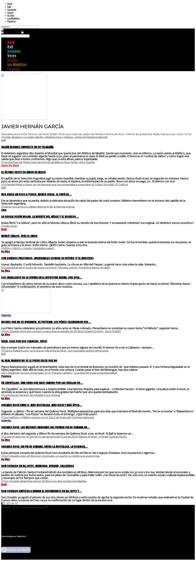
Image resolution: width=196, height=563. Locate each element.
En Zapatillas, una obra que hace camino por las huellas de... (42, 383)
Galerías (6, 315)
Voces (10, 13)
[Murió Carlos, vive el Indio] (9, 226)
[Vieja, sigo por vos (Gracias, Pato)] (61, 331)
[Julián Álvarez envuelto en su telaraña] (54, 137)
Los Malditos (13, 18)
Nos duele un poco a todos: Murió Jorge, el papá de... (36, 194)
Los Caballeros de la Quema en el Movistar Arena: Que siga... (41, 277)
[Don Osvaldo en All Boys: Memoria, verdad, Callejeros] (50, 456)
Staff (10, 522)
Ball (9, 7)
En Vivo (10, 16)
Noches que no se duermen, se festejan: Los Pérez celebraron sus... (46, 322)
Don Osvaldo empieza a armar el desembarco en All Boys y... (41, 491)
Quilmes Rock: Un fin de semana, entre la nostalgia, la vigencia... (44, 446)
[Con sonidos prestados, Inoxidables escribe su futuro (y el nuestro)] (28, 248)
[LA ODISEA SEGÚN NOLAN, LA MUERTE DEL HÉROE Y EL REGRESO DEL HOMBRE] (38, 206)
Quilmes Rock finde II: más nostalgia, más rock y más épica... (41, 405)
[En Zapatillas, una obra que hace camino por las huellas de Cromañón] (59, 373)
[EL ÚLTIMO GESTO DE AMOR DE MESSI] (48, 162)
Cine (3, 210)
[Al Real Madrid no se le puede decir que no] (55, 350)
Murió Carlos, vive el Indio (19, 236)
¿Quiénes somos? (17, 516)
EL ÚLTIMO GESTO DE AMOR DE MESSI (23, 172)
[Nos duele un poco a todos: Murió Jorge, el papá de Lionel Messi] (64, 184)
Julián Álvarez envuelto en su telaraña (27, 147)
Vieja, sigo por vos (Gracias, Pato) (24, 341)
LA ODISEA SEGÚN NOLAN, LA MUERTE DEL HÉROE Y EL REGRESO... (40, 216)
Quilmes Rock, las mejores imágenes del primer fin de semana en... (45, 427)
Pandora (11, 21)
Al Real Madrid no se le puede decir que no (29, 360)
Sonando (11, 10)
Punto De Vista (10, 165)
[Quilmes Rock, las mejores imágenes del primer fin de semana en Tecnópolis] (47, 417)
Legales (12, 519)
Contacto (13, 524)
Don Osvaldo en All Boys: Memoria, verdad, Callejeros (37, 466)
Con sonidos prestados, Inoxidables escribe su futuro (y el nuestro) (47, 258)
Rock (9, 4)
